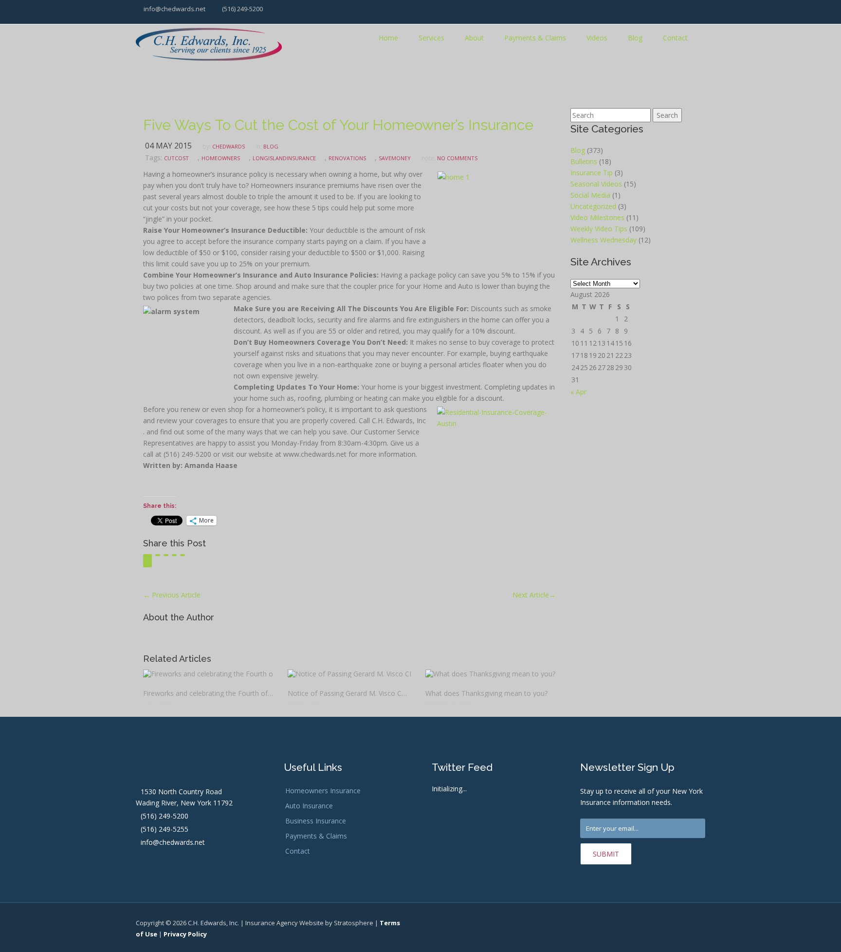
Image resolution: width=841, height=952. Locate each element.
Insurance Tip (591, 172)
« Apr (578, 391)
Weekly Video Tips (598, 228)
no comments (457, 158)
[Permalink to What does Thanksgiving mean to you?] (490, 674)
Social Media (590, 195)
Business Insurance (315, 820)
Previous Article (172, 594)
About (474, 37)
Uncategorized (593, 206)
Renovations (347, 158)
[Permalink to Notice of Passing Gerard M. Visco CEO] (349, 674)
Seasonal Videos (596, 183)
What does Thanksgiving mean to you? (486, 693)
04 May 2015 (168, 145)
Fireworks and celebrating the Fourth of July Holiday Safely (208, 693)
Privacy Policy (185, 934)
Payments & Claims (535, 37)
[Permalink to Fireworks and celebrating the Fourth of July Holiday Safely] (208, 674)
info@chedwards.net (174, 8)
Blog (635, 37)
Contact (675, 37)
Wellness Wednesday (603, 239)
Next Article (534, 594)
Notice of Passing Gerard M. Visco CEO (349, 693)
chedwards (228, 146)
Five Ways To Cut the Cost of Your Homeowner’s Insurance (338, 124)
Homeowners (220, 158)
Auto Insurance (309, 805)
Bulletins (583, 161)
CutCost (176, 158)
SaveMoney (395, 158)
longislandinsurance (284, 158)
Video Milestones (597, 217)
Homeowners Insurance (323, 790)
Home (388, 37)
